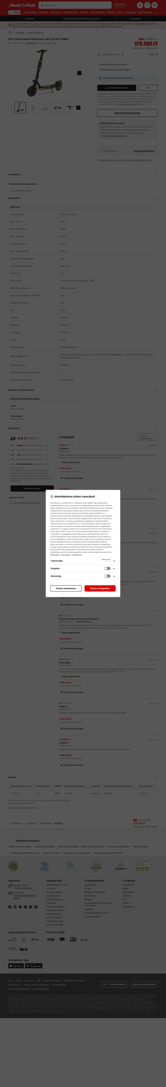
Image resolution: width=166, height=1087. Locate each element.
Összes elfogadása (100, 588)
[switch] (107, 568)
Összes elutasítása (66, 588)
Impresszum (65, 555)
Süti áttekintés (77, 555)
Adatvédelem (55, 555)
